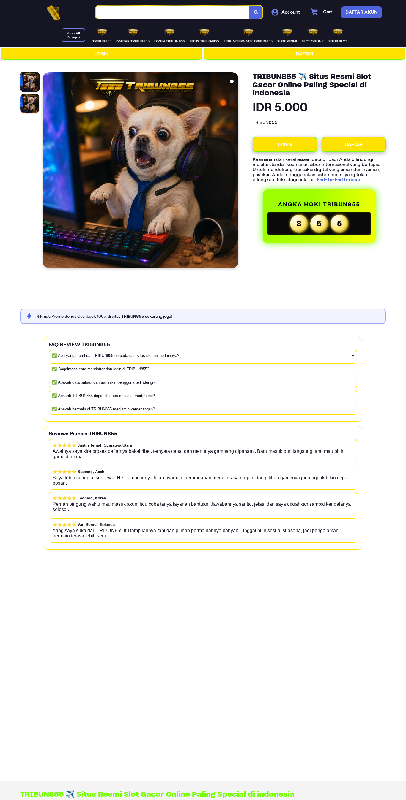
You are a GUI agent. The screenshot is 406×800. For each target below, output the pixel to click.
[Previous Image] (47, 171)
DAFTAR (304, 53)
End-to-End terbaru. (339, 179)
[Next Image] (233, 171)
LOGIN (101, 53)
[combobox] (173, 12)
